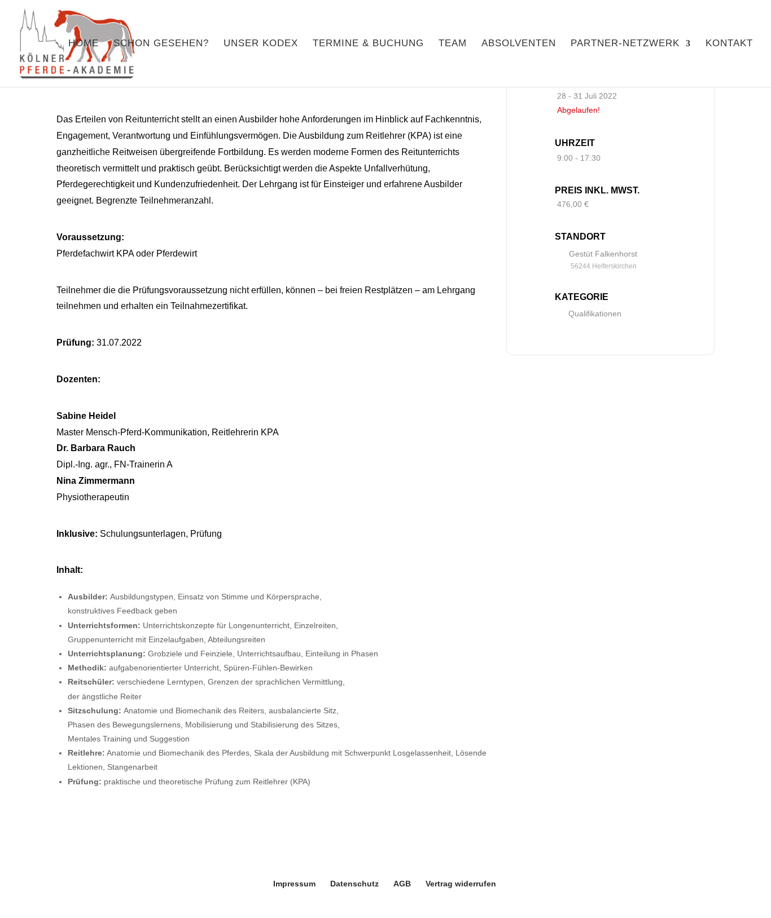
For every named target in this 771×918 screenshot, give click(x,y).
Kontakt (729, 43)
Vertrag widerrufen (461, 883)
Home (83, 43)
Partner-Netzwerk (625, 43)
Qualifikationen (594, 313)
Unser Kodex (261, 43)
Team (453, 43)
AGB (402, 883)
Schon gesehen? (161, 43)
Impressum (294, 883)
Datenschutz (354, 883)
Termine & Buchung (368, 43)
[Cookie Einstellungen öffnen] (24, 903)
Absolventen (518, 43)
